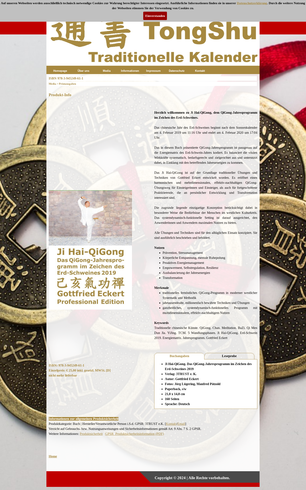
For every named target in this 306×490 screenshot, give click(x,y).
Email (181, 424)
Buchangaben (179, 356)
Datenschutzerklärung (252, 3)
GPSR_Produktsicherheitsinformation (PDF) (134, 434)
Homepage (60, 70)
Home (53, 456)
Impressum (153, 70)
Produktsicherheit (91, 434)
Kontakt (200, 70)
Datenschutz (177, 70)
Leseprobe (229, 356)
